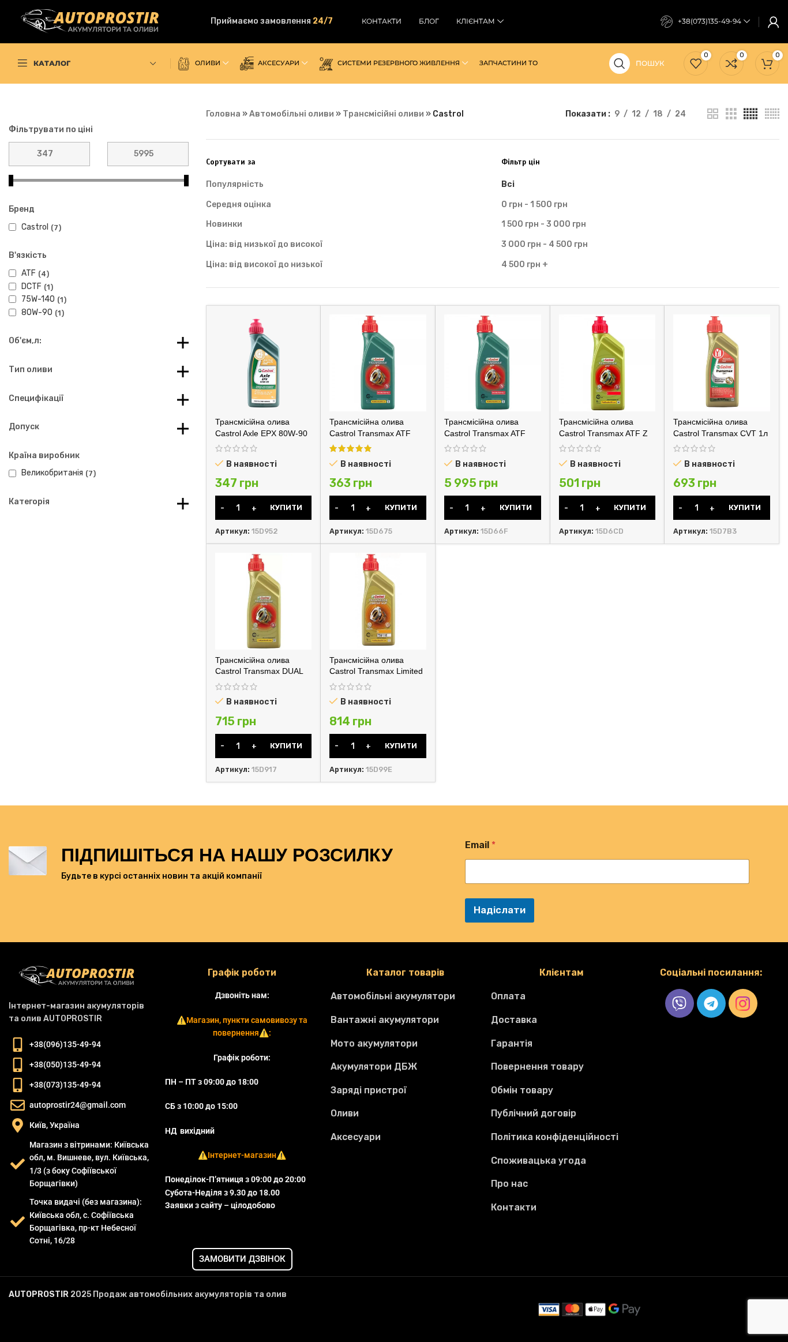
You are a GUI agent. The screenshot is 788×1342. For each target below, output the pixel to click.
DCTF (31, 286)
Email (480, 844)
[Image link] (81, 976)
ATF (28, 273)
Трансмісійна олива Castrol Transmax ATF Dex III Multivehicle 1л (370, 433)
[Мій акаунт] (773, 21)
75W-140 (38, 299)
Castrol (34, 227)
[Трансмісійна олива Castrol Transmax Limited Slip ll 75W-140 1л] (377, 601)
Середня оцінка (238, 204)
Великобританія (52, 473)
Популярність (235, 184)
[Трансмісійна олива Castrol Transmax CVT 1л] (721, 362)
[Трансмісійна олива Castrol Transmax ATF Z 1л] (607, 362)
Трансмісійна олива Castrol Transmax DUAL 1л (259, 671)
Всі (508, 184)
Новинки (224, 224)
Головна (223, 114)
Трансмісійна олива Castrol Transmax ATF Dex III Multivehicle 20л (486, 433)
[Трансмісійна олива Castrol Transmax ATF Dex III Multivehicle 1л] (377, 362)
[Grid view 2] (712, 114)
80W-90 (36, 312)
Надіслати (500, 910)
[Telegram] (711, 1003)
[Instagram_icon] (743, 1003)
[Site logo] (95, 21)
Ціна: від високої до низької (264, 264)
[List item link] (405, 996)
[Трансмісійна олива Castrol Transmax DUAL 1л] (263, 601)
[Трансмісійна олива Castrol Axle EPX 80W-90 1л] (263, 362)
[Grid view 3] (731, 114)
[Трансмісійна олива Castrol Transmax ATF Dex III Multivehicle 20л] (492, 362)
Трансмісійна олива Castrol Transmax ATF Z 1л (603, 433)
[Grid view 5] (750, 114)
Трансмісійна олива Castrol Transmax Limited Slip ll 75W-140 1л (376, 671)
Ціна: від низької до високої (264, 244)
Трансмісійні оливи (383, 114)
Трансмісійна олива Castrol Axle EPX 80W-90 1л (261, 433)
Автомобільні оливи (291, 114)
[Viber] (679, 1003)
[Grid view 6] (772, 114)
